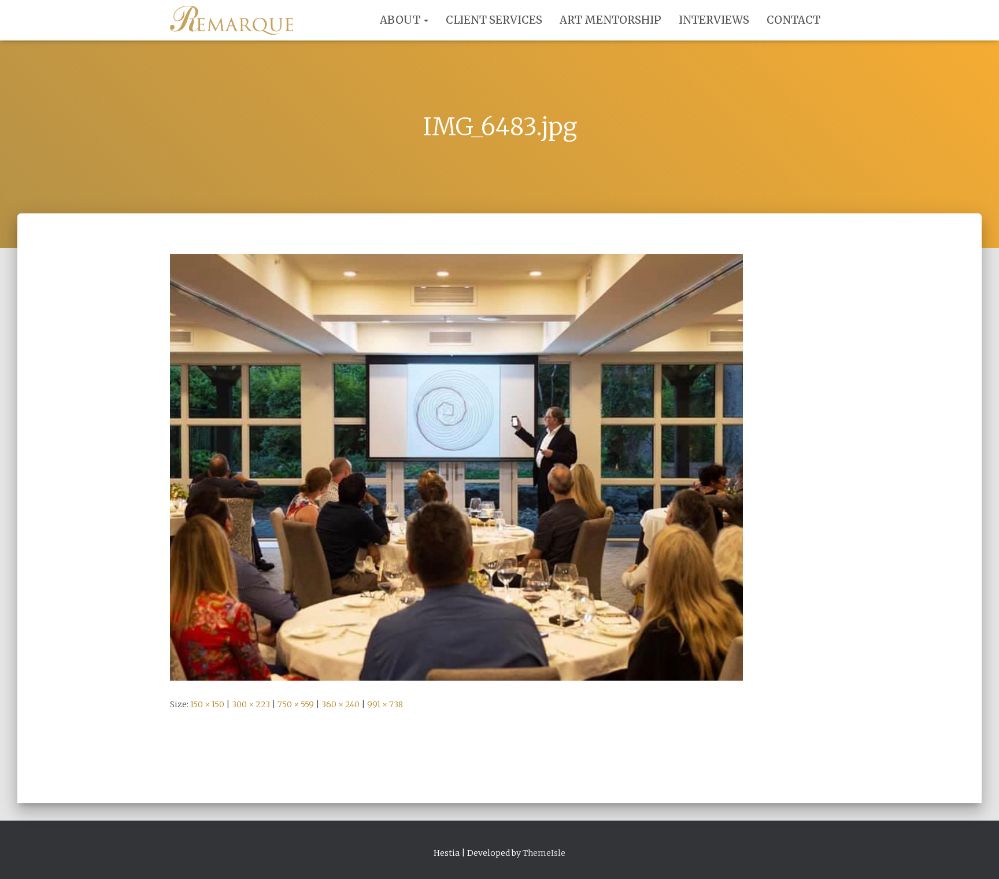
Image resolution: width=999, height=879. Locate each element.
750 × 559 (296, 704)
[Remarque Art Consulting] (231, 20)
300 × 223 (251, 704)
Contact (793, 20)
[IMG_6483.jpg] (456, 466)
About (401, 20)
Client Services (494, 20)
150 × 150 (207, 704)
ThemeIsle (544, 853)
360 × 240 (340, 704)
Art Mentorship (610, 20)
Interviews (714, 20)
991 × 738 (385, 704)
